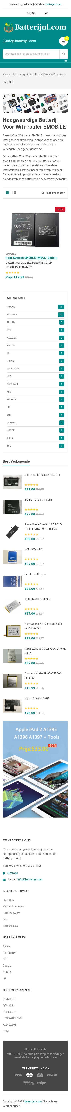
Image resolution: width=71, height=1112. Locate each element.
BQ (4, 959)
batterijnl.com (33, 1101)
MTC (34, 391)
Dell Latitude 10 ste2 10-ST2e (42, 474)
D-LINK (34, 361)
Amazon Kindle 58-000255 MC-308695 (43, 676)
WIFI (34, 415)
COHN (34, 438)
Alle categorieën (22, 74)
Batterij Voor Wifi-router (49, 74)
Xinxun (34, 345)
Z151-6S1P (9, 1011)
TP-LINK (34, 322)
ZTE (34, 330)
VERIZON (34, 422)
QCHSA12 (9, 1005)
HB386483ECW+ (12, 1018)
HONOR (34, 430)
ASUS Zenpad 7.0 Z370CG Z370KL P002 (45, 651)
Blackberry (9, 952)
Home (6, 74)
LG (4, 978)
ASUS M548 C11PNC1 (38, 599)
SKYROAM (34, 384)
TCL (34, 445)
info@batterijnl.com (30, 879)
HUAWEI (34, 307)
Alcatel (34, 337)
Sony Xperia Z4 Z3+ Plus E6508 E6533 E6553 (43, 626)
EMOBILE (11, 254)
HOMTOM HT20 (34, 549)
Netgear (34, 314)
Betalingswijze (11, 912)
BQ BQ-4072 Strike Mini (38, 499)
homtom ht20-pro (35, 574)
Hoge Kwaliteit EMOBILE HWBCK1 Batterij (31, 257)
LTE (34, 407)
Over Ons (31, 13)
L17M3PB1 (9, 999)
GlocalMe (34, 368)
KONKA (7, 971)
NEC (34, 376)
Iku (34, 353)
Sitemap (12, 873)
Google (7, 965)
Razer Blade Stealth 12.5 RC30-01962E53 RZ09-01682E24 (43, 527)
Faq (5, 919)
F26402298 (9, 1024)
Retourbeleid (10, 925)
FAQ (46, 13)
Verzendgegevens (14, 906)
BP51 (6, 1031)
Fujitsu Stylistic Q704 (37, 698)
